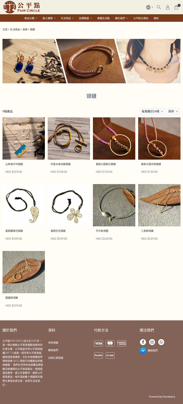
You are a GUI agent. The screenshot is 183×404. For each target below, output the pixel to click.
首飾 (25, 29)
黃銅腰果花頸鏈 (14, 230)
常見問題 (53, 342)
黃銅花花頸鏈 (58, 230)
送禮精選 (84, 18)
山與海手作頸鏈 (14, 164)
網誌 (156, 18)
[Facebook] (143, 342)
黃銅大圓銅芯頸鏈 (106, 164)
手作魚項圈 (102, 230)
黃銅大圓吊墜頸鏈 (151, 164)
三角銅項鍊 (147, 230)
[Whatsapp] (161, 342)
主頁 (5, 29)
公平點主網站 (140, 18)
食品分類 (29, 18)
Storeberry (169, 396)
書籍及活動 (103, 18)
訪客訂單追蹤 (55, 357)
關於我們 (120, 18)
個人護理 (48, 18)
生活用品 (66, 18)
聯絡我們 (53, 350)
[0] (176, 7)
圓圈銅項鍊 (11, 297)
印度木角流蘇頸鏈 (61, 164)
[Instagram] (152, 342)
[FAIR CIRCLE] (22, 7)
